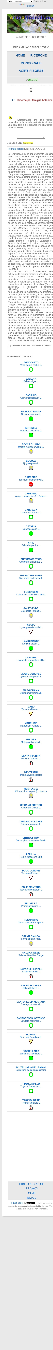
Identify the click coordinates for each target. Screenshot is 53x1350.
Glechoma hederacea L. (31, 576)
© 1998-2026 (17, 1203)
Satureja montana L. (31, 1003)
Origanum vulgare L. (31, 822)
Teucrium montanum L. (31, 888)
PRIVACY (31, 1188)
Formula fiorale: (16, 149)
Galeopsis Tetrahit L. (31, 609)
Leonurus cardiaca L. (31, 511)
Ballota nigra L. (31, 380)
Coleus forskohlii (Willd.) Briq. (31, 593)
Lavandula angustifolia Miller (31, 658)
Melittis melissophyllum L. (31, 445)
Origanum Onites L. (31, 806)
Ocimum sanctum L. (31, 412)
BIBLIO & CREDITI (31, 1183)
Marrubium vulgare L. (31, 724)
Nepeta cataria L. (31, 527)
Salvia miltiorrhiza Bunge (31, 954)
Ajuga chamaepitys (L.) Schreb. (31, 494)
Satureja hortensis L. (31, 1019)
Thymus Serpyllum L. (31, 1085)
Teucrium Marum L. (31, 708)
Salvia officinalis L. (31, 970)
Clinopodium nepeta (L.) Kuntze (31, 790)
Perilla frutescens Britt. (31, 855)
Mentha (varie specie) (31, 773)
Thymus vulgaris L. (30, 1101)
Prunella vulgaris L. (31, 904)
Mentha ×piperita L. (31, 757)
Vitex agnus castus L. (31, 363)
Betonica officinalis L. (31, 429)
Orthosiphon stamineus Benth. (31, 839)
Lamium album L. (31, 642)
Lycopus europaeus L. (31, 675)
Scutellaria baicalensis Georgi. (31, 1068)
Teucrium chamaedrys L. (31, 478)
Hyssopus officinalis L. (31, 626)
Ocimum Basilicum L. (31, 396)
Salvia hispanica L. (31, 544)
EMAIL (31, 1197)
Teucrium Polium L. (31, 871)
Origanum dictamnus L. (31, 560)
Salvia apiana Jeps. (31, 937)
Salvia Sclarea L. (31, 986)
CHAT (32, 1193)
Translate (29, 6)
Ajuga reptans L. (31, 462)
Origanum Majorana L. (31, 691)
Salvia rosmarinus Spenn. (31, 921)
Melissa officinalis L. (31, 740)
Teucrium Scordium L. (31, 1035)
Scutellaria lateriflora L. (31, 1052)
